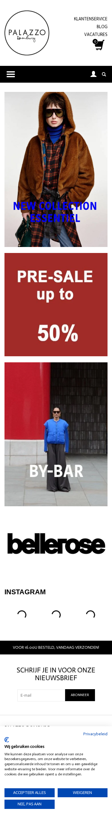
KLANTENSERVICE (91, 18)
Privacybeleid (95, 733)
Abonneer (80, 695)
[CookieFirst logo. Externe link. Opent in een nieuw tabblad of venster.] (6, 739)
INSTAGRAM (25, 592)
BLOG (102, 26)
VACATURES (96, 34)
